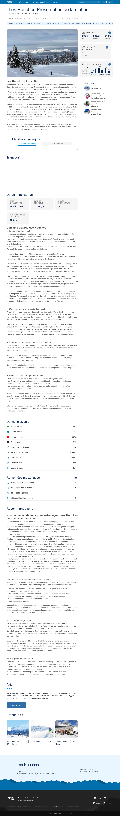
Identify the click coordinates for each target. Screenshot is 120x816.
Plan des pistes (64, 23)
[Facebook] (110, 798)
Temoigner (47, 23)
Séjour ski (100, 23)
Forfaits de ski (88, 23)
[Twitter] (100, 798)
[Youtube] (95, 798)
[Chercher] (99, 2)
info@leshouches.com (90, 771)
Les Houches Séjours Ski (27, 143)
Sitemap (48, 806)
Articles (56, 2)
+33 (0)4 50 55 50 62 (88, 769)
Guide (11, 23)
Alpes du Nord (33, 18)
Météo (29, 23)
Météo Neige (23, 2)
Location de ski (112, 23)
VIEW (25, 741)
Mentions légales (11, 806)
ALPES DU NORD (16, 13)
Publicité (36, 798)
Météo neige (20, 23)
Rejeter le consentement (72, 806)
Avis (54, 23)
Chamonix (77, 18)
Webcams (37, 23)
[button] (42, 174)
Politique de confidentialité (24, 806)
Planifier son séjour (41, 2)
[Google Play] (98, 803)
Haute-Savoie (20, 18)
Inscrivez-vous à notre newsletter (26, 800)
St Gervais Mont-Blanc (62, 18)
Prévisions (76, 23)
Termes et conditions (38, 806)
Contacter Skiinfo (24, 798)
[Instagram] (105, 798)
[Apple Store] (107, 803)
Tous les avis (16, 705)
